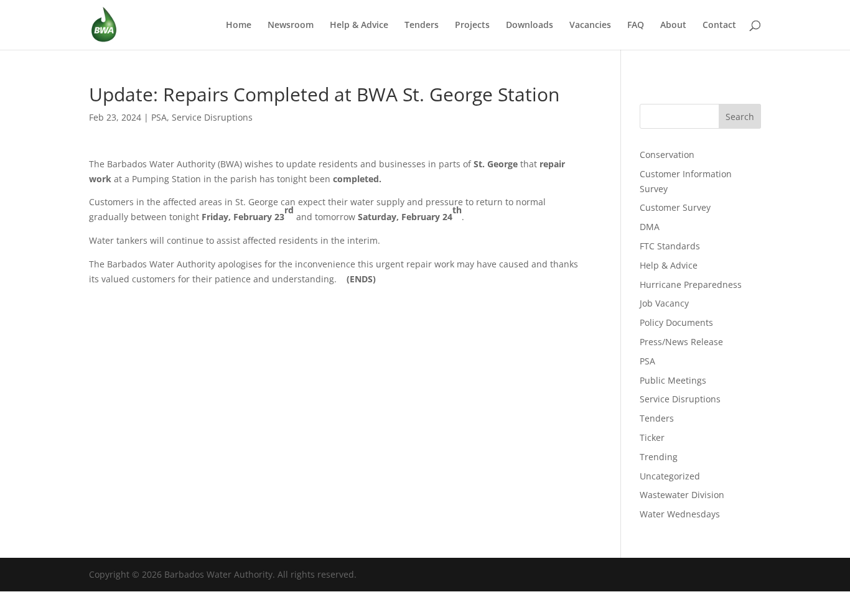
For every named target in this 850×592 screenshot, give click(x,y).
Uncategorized (670, 476)
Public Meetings (673, 380)
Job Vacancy (664, 303)
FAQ (635, 25)
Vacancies (590, 25)
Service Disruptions (212, 117)
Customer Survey (675, 207)
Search (740, 117)
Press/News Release (681, 342)
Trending (659, 457)
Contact (719, 25)
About (673, 25)
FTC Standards (670, 246)
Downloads (529, 25)
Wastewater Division (682, 495)
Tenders (421, 25)
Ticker (652, 437)
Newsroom (291, 25)
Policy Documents (676, 322)
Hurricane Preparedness (691, 284)
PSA (159, 117)
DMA (650, 227)
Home (238, 25)
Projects (472, 25)
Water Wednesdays (680, 514)
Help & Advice (359, 25)
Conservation (667, 154)
